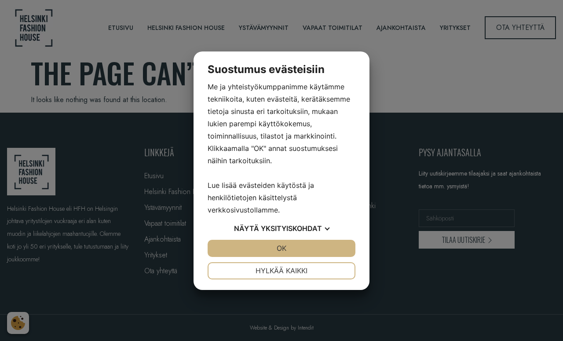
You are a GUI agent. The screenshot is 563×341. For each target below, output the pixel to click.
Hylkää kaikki (281, 270)
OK (281, 248)
